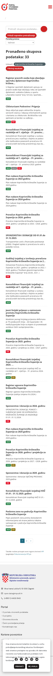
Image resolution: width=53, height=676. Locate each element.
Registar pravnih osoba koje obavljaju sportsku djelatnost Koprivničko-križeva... (25, 81)
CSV (13, 377)
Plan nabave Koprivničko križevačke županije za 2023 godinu (24, 177)
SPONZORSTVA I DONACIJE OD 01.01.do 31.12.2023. (25, 237)
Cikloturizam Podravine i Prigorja (23, 106)
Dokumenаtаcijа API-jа (22, 554)
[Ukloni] (43, 64)
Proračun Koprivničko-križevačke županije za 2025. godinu (23, 340)
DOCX (14, 168)
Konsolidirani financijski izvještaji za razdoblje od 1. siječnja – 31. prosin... (24, 286)
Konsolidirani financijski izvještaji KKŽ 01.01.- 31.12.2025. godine (25, 492)
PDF (13, 122)
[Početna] (3, 18)
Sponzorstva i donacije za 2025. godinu (25, 472)
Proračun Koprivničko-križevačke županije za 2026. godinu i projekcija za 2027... (26, 452)
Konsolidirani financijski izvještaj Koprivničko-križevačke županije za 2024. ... (24, 362)
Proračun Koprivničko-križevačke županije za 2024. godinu (23, 216)
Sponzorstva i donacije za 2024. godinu (25, 406)
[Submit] (44, 29)
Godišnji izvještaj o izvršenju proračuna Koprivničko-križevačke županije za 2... (26, 260)
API (42, 551)
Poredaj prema (12, 39)
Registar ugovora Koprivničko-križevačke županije (21, 386)
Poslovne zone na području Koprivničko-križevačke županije (26, 513)
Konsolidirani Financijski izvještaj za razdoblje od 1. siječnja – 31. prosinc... (25, 131)
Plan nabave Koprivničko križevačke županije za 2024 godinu (24, 198)
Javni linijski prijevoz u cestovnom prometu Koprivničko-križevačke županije (23, 313)
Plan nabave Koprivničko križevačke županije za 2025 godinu (24, 430)
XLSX (8, 99)
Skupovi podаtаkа (17, 18)
